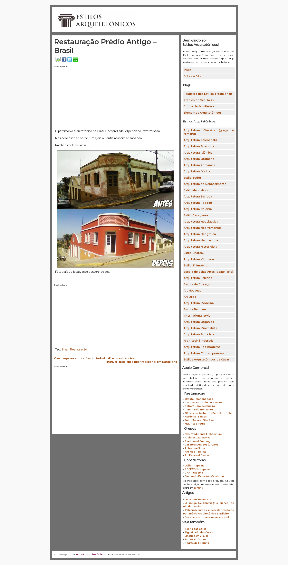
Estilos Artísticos (195, 539)
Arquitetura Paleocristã (200, 140)
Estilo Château (194, 253)
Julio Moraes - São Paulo (200, 420)
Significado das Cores (199, 532)
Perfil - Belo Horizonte (199, 409)
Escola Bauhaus (195, 309)
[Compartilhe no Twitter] (69, 61)
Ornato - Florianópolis (199, 398)
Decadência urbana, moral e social (207, 517)
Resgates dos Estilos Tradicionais (208, 94)
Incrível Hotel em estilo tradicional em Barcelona (141, 362)
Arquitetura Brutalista (199, 334)
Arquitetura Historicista (200, 246)
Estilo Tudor (192, 177)
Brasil (65, 349)
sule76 (80, 279)
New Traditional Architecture (203, 434)
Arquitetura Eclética (198, 278)
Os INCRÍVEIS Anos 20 (199, 499)
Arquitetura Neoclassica (201, 221)
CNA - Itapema (194, 472)
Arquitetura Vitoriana (199, 259)
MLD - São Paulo (195, 423)
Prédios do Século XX (199, 100)
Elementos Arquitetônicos (203, 112)
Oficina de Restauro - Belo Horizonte (208, 413)
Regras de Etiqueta (197, 542)
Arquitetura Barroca (198, 196)
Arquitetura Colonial (198, 209)
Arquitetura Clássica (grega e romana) (209, 132)
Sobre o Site (192, 76)
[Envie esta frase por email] (58, 61)
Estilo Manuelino (196, 190)
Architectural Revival (198, 437)
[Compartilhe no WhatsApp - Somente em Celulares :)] (75, 61)
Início (188, 70)
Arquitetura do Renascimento (205, 184)
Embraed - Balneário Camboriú (204, 476)
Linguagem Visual (196, 535)
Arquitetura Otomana (199, 159)
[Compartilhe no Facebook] (64, 61)
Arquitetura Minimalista (200, 328)
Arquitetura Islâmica (198, 152)
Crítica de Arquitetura (199, 106)
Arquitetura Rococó (198, 203)
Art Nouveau (192, 290)
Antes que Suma (195, 448)
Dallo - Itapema (194, 465)
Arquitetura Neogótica (200, 234)
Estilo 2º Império (195, 265)
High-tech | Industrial (199, 340)
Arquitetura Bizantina (199, 146)
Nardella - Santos (196, 416)
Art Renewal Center (197, 455)
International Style (197, 315)
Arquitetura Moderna (199, 303)
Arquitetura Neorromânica (203, 228)
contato (198, 487)
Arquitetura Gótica (197, 171)
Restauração (78, 349)
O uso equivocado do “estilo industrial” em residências (94, 358)
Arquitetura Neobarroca (201, 240)
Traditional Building (197, 441)
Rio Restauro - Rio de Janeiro (203, 402)
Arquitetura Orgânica (199, 322)
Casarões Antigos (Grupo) (201, 444)
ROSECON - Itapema (197, 469)
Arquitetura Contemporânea (204, 353)
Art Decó (190, 297)
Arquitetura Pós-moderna (202, 347)
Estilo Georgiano (196, 215)
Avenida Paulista (195, 451)
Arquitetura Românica (199, 165)
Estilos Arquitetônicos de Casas (207, 359)
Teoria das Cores (195, 528)
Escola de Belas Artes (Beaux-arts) (208, 271)
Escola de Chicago (197, 284)
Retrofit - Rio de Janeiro (200, 406)
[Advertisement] (116, 97)
